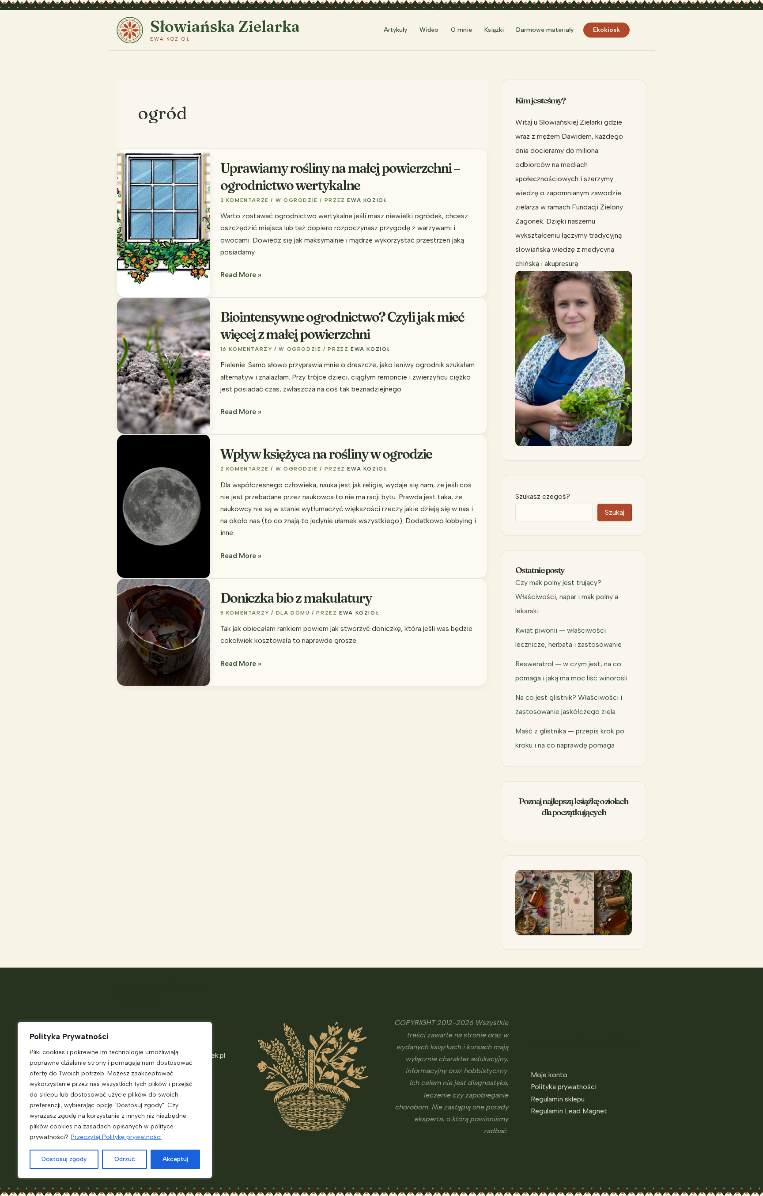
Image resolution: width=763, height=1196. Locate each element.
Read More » (240, 275)
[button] (642, 30)
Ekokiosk (606, 30)
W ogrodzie (297, 200)
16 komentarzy (246, 349)
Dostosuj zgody (64, 1159)
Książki (494, 30)
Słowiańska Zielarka (225, 26)
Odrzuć (124, 1159)
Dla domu (293, 613)
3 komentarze (244, 200)
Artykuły (395, 30)
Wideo (428, 30)
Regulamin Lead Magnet (569, 1111)
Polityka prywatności (564, 1086)
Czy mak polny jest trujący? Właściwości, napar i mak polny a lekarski (566, 596)
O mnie (461, 30)
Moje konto (549, 1075)
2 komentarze (244, 469)
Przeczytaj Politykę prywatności (116, 1137)
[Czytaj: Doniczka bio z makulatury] (163, 631)
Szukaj (614, 512)
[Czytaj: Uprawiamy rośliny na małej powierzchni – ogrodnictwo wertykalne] (163, 222)
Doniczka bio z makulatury (295, 598)
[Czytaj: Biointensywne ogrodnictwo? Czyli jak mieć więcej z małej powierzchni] (163, 365)
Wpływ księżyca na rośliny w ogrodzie (326, 454)
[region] (115, 1100)
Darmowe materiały (545, 30)
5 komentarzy (244, 613)
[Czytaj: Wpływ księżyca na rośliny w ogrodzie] (163, 505)
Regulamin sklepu (558, 1099)
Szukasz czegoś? (542, 496)
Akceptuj (175, 1159)
